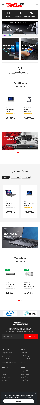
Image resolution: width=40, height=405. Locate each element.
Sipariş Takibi (25, 374)
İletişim (23, 362)
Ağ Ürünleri (26, 177)
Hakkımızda (24, 353)
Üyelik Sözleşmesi (7, 356)
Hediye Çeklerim (6, 377)
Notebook (5, 177)
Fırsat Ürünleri (25, 380)
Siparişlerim (5, 371)
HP (6, 107)
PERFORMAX (27, 107)
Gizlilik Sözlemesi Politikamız (24, 397)
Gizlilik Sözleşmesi (7, 359)
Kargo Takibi (24, 371)
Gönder (30, 336)
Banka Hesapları (26, 356)
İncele (5, 54)
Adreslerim (5, 380)
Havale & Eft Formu (27, 359)
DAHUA (7, 282)
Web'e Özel (24, 377)
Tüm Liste (18, 86)
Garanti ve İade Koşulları (9, 362)
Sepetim (4, 374)
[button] (18, 152)
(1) (15, 113)
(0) (15, 207)
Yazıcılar (5, 181)
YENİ (8, 269)
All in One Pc (15, 177)
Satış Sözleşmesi (7, 353)
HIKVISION (27, 282)
